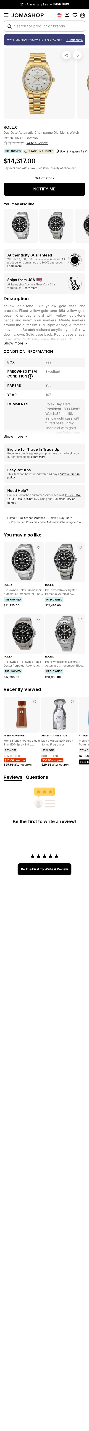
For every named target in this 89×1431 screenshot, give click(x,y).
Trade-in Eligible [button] (41, 151)
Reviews (13, 777)
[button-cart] (82, 15)
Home (11, 518)
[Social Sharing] (66, 55)
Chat (30, 499)
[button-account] (67, 15)
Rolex (52, 518)
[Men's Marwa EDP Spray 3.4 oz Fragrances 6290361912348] (72, 701)
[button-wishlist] (75, 15)
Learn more (14, 266)
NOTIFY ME (44, 189)
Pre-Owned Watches (31, 518)
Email (19, 499)
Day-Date (65, 518)
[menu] (6, 15)
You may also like (19, 204)
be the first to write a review (44, 869)
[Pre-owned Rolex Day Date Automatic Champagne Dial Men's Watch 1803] (77, 55)
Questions (37, 777)
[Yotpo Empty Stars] (14, 143)
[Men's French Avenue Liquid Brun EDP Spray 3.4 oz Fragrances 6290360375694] (34, 701)
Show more (13, 343)
